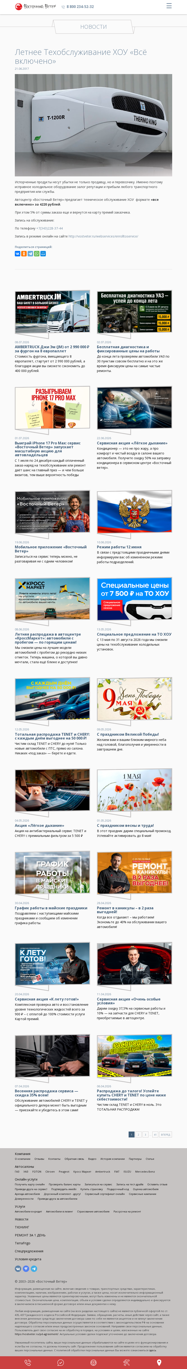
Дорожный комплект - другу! (62, 1194)
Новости (21, 1219)
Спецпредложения (29, 1251)
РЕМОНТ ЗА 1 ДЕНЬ (30, 1235)
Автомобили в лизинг (59, 1211)
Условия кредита (28, 1259)
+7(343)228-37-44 (49, 228)
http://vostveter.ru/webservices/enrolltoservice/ (103, 236)
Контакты (54, 1158)
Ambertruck (102, 1171)
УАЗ (25, 1171)
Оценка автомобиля (145, 1189)
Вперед (165, 1134)
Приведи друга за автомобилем (57, 1198)
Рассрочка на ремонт (127, 1211)
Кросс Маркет (82, 1171)
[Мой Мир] (43, 253)
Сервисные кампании (142, 1194)
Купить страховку (92, 1189)
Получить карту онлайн (30, 1184)
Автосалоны (24, 1166)
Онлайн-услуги (26, 1179)
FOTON (36, 1171)
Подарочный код (118, 1189)
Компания (22, 1154)
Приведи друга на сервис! (31, 1189)
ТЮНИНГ (22, 1227)
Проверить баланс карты (65, 1184)
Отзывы (39, 1158)
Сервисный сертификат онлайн (105, 1194)
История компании (113, 1158)
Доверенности (24, 1198)
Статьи (150, 1158)
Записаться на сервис (98, 1184)
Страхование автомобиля (93, 1211)
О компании (22, 1158)
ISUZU (127, 1171)
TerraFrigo (22, 1243)
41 (155, 1134)
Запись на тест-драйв (129, 1184)
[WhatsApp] (36, 253)
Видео (92, 1158)
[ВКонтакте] (17, 253)
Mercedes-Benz (145, 1171)
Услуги (20, 1206)
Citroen (50, 1171)
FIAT (116, 1171)
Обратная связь (74, 1158)
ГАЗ (17, 1171)
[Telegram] (30, 253)
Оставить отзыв (157, 1184)
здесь (152, 1350)
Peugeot (64, 1171)
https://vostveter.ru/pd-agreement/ (36, 1334)
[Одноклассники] (24, 253)
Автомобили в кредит (28, 1211)
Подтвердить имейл (63, 1189)
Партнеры (135, 1158)
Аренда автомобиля (27, 1194)
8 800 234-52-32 (80, 6)
